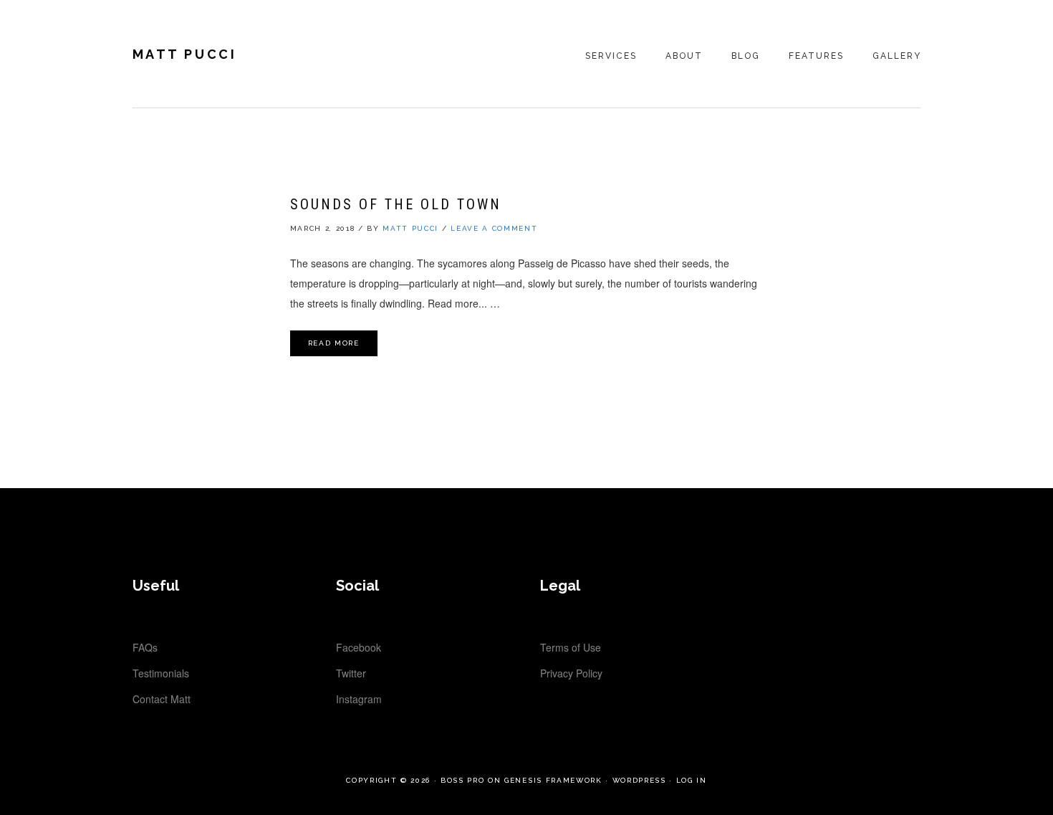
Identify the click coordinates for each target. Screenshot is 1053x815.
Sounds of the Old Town (395, 204)
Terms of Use (570, 647)
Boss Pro (462, 780)
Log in (691, 780)
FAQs (145, 647)
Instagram (359, 699)
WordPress (639, 780)
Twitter (351, 673)
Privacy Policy (571, 673)
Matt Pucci (185, 54)
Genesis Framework (553, 780)
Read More (334, 343)
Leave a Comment (494, 228)
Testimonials (161, 673)
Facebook (358, 647)
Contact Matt (162, 699)
